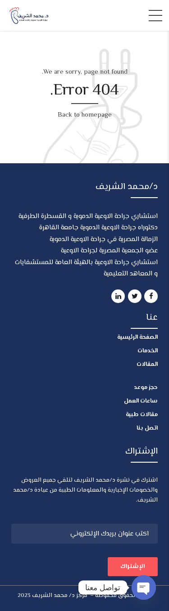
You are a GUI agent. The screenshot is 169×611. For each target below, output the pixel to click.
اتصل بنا (147, 428)
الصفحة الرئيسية (137, 337)
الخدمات (147, 350)
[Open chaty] (144, 587)
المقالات (147, 364)
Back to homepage (85, 115)
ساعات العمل (141, 401)
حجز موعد (146, 387)
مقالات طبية (142, 414)
